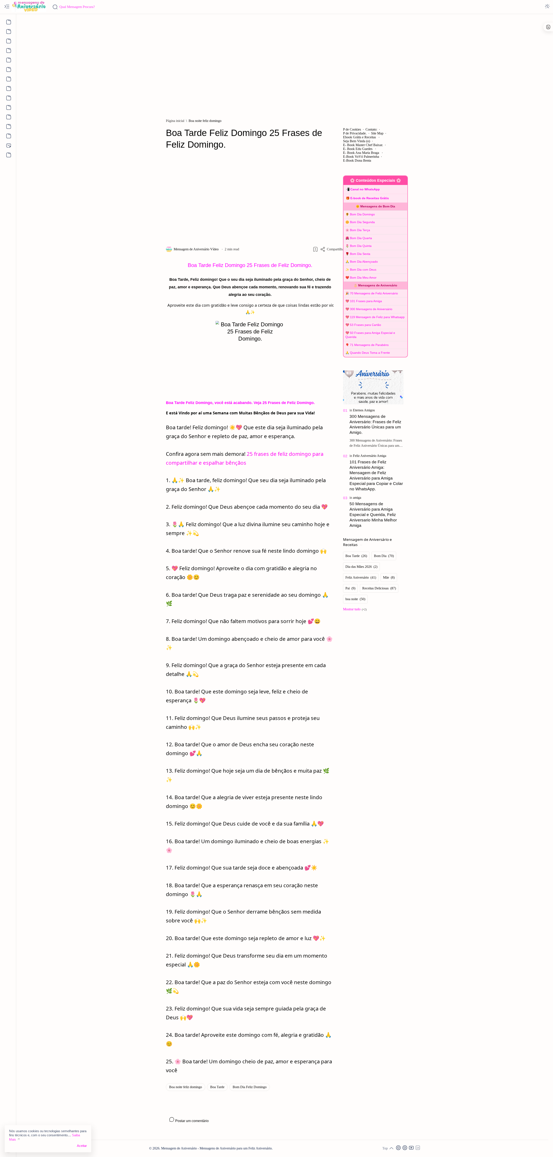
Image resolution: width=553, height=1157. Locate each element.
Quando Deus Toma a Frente (370, 352)
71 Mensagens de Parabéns (369, 345)
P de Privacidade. (355, 133)
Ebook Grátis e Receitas (360, 137)
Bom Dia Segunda (362, 222)
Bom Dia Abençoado (364, 261)
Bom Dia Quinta (361, 246)
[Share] (332, 249)
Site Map (377, 133)
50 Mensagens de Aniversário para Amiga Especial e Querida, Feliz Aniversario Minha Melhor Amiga (373, 515)
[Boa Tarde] (217, 1087)
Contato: (371, 129)
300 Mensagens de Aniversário (371, 309)
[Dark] (547, 7)
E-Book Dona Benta (357, 160)
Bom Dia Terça (360, 230)
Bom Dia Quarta (361, 238)
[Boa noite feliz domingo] (185, 1087)
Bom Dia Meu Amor (363, 277)
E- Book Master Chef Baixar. (363, 145)
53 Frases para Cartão (365, 325)
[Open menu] (7, 7)
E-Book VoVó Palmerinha (361, 156)
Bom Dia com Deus (363, 269)
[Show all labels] (355, 609)
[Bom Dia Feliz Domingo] (249, 1087)
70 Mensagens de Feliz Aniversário (374, 293)
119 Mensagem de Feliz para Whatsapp (377, 317)
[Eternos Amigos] (364, 410)
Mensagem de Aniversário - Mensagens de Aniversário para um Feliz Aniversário (216, 1148)
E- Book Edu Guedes (358, 149)
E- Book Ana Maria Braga (361, 153)
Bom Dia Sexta (360, 254)
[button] (399, 1148)
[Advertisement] (284, 64)
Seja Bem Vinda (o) (356, 141)
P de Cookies (352, 129)
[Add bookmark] (315, 249)
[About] (8, 22)
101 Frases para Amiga (366, 301)
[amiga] (357, 497)
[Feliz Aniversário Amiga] (369, 455)
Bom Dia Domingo (362, 214)
